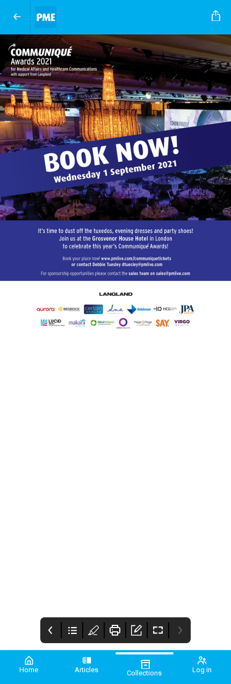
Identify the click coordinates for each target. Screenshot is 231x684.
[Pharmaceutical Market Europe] (119, 17)
